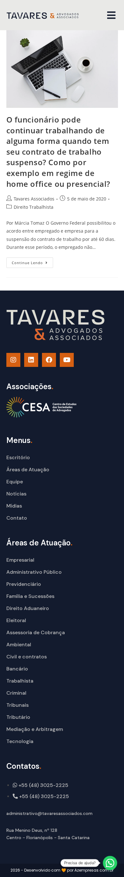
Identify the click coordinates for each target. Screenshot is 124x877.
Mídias (14, 505)
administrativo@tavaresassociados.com (49, 813)
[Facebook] (49, 360)
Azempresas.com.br (94, 870)
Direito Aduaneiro (27, 608)
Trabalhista (19, 680)
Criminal (16, 693)
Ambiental (18, 644)
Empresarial (20, 560)
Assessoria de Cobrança (35, 632)
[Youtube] (67, 360)
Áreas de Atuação (27, 469)
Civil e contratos (26, 656)
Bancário (17, 668)
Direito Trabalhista (33, 207)
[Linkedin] (31, 360)
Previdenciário (23, 584)
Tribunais (17, 705)
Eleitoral (16, 620)
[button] (111, 15)
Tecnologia (19, 741)
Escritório (18, 457)
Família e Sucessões (30, 596)
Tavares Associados (34, 199)
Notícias (16, 493)
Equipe (14, 481)
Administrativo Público (34, 572)
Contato (16, 518)
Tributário (18, 717)
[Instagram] (13, 360)
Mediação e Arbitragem (34, 729)
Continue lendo (32, 261)
